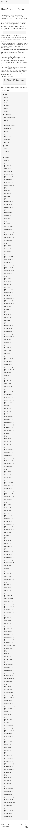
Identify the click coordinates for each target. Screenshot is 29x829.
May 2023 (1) (8, 248)
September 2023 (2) (9, 237)
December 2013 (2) (9, 554)
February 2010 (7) (9, 664)
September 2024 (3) (9, 210)
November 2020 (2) (9, 331)
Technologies (8, 136)
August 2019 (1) (8, 372)
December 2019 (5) (9, 361)
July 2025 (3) (8, 188)
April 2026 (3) (8, 168)
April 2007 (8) (8, 753)
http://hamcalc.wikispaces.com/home (16, 26)
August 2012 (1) (8, 582)
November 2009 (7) (9, 673)
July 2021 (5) (8, 309)
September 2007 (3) (9, 739)
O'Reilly (6, 108)
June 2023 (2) (8, 245)
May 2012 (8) (8, 590)
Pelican (5, 148)
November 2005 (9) (9, 797)
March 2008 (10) (9, 722)
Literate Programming (10, 125)
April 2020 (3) (8, 350)
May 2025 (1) (8, 193)
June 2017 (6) (8, 438)
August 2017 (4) (8, 433)
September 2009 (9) (9, 678)
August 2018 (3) (8, 403)
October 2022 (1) (9, 267)
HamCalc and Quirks (12, 9)
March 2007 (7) (8, 755)
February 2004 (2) (9, 808)
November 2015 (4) (9, 491)
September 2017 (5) (9, 430)
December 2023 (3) (9, 229)
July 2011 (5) (8, 617)
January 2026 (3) (9, 177)
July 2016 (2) (8, 469)
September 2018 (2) (9, 400)
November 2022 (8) (9, 265)
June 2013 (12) (8, 571)
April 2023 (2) (8, 251)
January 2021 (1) (9, 325)
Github (6, 100)
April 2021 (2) (8, 317)
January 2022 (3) (9, 292)
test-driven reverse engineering (20, 18)
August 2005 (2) (8, 805)
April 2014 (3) (8, 543)
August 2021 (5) (8, 306)
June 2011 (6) (8, 620)
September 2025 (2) (9, 185)
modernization (17, 16)
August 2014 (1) (8, 532)
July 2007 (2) (8, 744)
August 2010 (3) (8, 648)
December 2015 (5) (9, 488)
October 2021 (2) (9, 301)
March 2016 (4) (8, 480)
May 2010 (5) (8, 656)
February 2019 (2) (9, 389)
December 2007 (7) (9, 730)
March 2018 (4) (8, 414)
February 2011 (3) (9, 631)
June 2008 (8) (8, 714)
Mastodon (6, 97)
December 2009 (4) (9, 670)
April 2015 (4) (8, 510)
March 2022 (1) (8, 287)
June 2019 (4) (8, 378)
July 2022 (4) (8, 276)
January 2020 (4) (9, 358)
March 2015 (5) (8, 513)
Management (8, 128)
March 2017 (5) (8, 447)
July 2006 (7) (8, 775)
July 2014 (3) (8, 535)
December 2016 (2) (9, 455)
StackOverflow (7, 103)
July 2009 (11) (8, 684)
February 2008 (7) (9, 725)
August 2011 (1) (8, 615)
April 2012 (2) (8, 593)
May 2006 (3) (8, 780)
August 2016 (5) (8, 466)
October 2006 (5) (9, 766)
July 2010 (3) (8, 651)
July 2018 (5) (8, 405)
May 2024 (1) (8, 221)
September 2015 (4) (9, 496)
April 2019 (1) (8, 383)
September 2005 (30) (10, 802)
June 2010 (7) (8, 653)
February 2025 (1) (9, 199)
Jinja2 (5, 154)
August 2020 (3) (8, 339)
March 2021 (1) (8, 320)
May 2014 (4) (8, 540)
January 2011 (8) (9, 634)
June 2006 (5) (8, 777)
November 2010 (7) (9, 640)
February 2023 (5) (9, 256)
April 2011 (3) (8, 626)
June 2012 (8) (8, 587)
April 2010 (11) (8, 659)
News (6, 131)
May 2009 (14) (8, 689)
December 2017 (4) (9, 422)
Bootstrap (7, 826)
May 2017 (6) (8, 441)
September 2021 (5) (9, 303)
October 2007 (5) (9, 736)
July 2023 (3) (8, 243)
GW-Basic (11, 16)
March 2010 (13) (9, 662)
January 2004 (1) (9, 810)
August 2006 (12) (9, 772)
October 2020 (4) (9, 334)
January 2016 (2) (9, 485)
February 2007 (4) (9, 758)
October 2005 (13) (9, 799)
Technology (7, 139)
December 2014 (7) (9, 521)
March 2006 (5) (8, 786)
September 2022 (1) (9, 270)
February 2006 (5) (9, 788)
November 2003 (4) (9, 816)
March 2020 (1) (8, 353)
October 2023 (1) (9, 234)
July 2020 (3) (8, 342)
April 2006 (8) (8, 783)
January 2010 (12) (9, 667)
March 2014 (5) (8, 546)
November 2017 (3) (9, 425)
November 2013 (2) (9, 557)
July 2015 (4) (8, 502)
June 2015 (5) (8, 504)
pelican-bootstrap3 (18, 824)
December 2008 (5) (9, 697)
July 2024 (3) (8, 215)
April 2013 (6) (8, 576)
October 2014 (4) (9, 527)
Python (6, 134)
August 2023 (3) (8, 240)
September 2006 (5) (9, 769)
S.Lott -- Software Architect (8, 2)
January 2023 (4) (9, 259)
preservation (5, 16)
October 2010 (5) (9, 642)
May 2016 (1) (8, 474)
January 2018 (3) (9, 419)
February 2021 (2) (9, 323)
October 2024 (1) (9, 207)
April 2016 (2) (8, 477)
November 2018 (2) (9, 394)
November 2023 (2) (9, 232)
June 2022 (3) (8, 278)
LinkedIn (7, 105)
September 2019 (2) (9, 369)
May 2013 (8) (8, 573)
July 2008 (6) (8, 711)
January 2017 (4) (9, 452)
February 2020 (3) (9, 356)
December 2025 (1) (9, 179)
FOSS (6, 123)
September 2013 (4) (9, 562)
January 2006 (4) (9, 791)
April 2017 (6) (8, 444)
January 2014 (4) (9, 551)
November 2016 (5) (9, 458)
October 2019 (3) (9, 367)
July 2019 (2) (8, 375)
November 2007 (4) (9, 733)
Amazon (6, 111)
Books (6, 120)
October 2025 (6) (9, 182)
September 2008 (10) (10, 706)
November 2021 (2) (9, 298)
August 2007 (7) (8, 742)
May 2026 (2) (8, 165)
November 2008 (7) (9, 700)
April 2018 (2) (8, 411)
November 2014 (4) (9, 524)
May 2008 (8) (8, 717)
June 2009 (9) (8, 686)
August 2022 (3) (8, 273)
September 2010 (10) (10, 645)
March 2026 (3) (8, 171)
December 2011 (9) (9, 604)
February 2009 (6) (9, 692)
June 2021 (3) (8, 312)
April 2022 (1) (8, 284)
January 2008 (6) (9, 728)
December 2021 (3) (9, 295)
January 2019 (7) (9, 391)
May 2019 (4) (8, 380)
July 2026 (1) (8, 160)
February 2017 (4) (9, 449)
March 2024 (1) (8, 223)
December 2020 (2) (9, 328)
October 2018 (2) (9, 397)
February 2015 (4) (9, 516)
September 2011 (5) (9, 612)
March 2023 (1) (8, 254)
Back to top (26, 826)
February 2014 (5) (9, 549)
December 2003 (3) (9, 813)
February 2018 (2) (9, 416)
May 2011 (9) (8, 623)
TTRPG (7, 142)
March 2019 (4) (8, 386)
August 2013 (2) (8, 565)
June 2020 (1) (8, 345)
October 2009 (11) (9, 675)
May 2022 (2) (8, 281)
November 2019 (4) (9, 364)
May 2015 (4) (8, 507)
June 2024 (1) (8, 218)
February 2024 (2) (9, 226)
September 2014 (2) (9, 529)
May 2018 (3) (8, 408)
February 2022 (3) (9, 290)
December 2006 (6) (9, 764)
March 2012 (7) (8, 595)
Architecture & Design (10, 117)
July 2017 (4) (8, 436)
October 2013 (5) (9, 560)
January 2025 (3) (9, 201)
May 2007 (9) (8, 750)
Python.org (6, 151)
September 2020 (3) (9, 336)
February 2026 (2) (9, 174)
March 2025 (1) (8, 196)
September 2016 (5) (9, 463)
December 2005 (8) (9, 794)
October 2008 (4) (9, 703)
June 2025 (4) (8, 190)
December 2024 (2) (9, 204)
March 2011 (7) (8, 629)
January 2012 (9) (9, 601)
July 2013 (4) (8, 568)
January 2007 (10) (9, 761)
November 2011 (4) (9, 606)
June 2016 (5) (8, 471)
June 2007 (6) (8, 747)
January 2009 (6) (9, 695)
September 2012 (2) (9, 579)
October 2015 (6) (9, 493)
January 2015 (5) (9, 518)
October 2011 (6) (9, 609)
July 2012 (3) (8, 584)
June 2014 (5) (8, 538)
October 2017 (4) (9, 427)
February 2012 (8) (9, 598)
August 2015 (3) (8, 499)
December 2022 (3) (9, 262)
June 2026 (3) (8, 163)
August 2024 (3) (8, 212)
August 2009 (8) (8, 681)
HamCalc (19, 15)
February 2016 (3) (9, 482)
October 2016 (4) (9, 460)
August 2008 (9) (8, 708)
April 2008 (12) (8, 719)
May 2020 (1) (8, 347)
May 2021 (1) (8, 314)
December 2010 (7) (9, 637)
